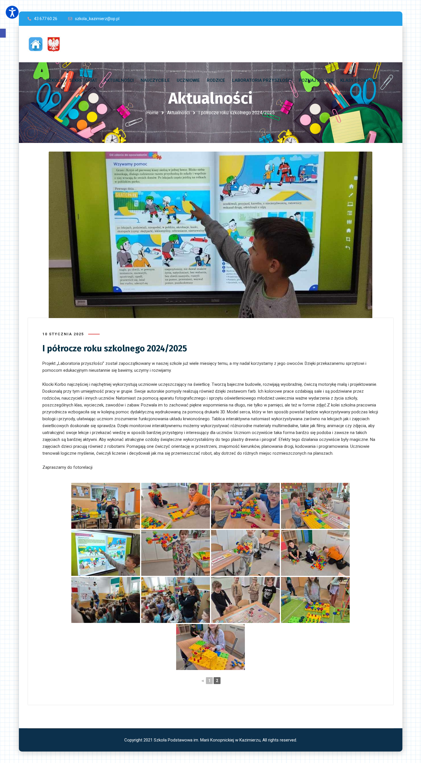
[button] (3, 33)
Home (152, 112)
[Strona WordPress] (46, 44)
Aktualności (178, 112)
